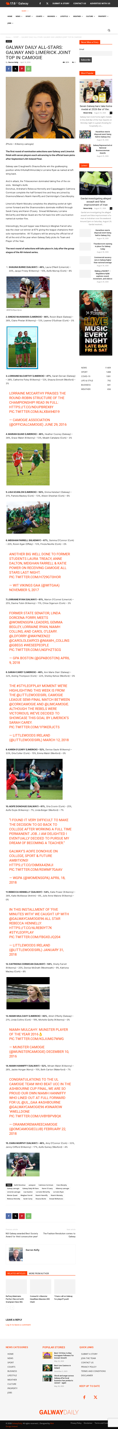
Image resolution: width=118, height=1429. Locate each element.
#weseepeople (36, 645)
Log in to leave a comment (18, 1324)
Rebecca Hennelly (13, 1199)
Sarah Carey (27, 1199)
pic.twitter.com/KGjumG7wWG (36, 1039)
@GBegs (16, 645)
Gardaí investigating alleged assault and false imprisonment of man (96, 201)
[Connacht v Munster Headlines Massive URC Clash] (40, 1286)
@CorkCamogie (22, 704)
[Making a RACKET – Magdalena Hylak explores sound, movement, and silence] (85, 274)
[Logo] (25, 10)
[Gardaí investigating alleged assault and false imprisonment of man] (95, 183)
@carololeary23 (24, 641)
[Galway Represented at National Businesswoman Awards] (85, 148)
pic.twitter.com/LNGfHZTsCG (35, 650)
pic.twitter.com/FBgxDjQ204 (34, 937)
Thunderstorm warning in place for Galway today (102, 246)
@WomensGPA (21, 622)
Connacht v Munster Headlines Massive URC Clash (40, 1299)
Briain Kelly (87, 113)
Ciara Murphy (61, 1185)
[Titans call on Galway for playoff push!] (64, 1286)
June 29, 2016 (55, 425)
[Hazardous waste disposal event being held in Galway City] (85, 134)
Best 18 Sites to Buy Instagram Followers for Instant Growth (64, 1355)
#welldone (20, 1112)
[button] (108, 30)
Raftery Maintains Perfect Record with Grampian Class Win (15, 1299)
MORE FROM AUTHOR (39, 1273)
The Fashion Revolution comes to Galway (59, 1235)
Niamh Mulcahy (57, 1195)
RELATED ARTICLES (16, 1273)
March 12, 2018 (56, 740)
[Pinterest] (22, 69)
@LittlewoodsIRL (32, 695)
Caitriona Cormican (46, 1185)
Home (8, 37)
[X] (47, 3)
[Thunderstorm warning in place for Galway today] (85, 247)
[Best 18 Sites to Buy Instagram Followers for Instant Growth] (47, 1355)
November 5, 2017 (24, 590)
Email (81, 49)
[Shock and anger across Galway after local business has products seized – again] (47, 1378)
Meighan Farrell (26, 1195)
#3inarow (53, 1107)
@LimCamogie (56, 704)
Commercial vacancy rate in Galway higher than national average (103, 260)
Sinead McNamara (56, 1199)
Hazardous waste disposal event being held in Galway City (102, 134)
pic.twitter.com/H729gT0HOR (35, 577)
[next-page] (12, 1307)
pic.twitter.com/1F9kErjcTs (34, 727)
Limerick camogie (13, 1192)
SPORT (16, 37)
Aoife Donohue (19, 1185)
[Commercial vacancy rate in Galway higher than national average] (85, 260)
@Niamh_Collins (54, 641)
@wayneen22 (39, 636)
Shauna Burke (41, 1199)
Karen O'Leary (47, 1188)
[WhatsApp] (28, 69)
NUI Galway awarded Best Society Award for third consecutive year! (22, 1235)
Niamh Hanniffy (42, 1195)
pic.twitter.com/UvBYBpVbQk (35, 1116)
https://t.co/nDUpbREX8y (31, 407)
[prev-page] (7, 1307)
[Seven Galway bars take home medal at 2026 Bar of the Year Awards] (95, 91)
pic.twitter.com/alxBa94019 (34, 412)
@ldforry (18, 636)
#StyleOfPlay (29, 686)
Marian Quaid (12, 1195)
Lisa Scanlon (28, 1192)
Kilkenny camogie (62, 1188)
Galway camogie (13, 1188)
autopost (32, 1185)
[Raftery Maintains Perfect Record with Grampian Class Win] (16, 1286)
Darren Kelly (13, 62)
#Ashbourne (49, 1102)
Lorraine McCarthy (43, 1192)
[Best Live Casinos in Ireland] (47, 1367)
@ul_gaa (29, 1102)
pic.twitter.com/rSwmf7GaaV (35, 870)
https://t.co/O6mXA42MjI (31, 865)
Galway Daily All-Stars (30, 1188)
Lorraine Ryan (58, 1192)
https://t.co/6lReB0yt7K (30, 928)
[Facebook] (40, 3)
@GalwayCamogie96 (26, 919)
